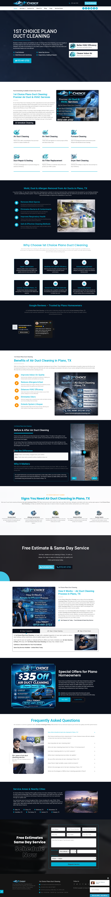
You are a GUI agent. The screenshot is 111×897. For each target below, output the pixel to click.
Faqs (50, 8)
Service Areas (59, 8)
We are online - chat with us (99, 895)
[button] (35, 329)
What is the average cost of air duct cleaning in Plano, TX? (65, 767)
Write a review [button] (24, 332)
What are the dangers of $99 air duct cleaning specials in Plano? (67, 771)
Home (15, 8)
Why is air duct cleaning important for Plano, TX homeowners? (66, 747)
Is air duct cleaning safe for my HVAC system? (61, 751)
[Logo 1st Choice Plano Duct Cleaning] (19, 881)
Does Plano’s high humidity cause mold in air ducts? (63, 763)
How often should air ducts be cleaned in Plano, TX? (63, 732)
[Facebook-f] (83, 8)
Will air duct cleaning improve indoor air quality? (62, 755)
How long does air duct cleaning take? (59, 743)
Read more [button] (39, 335)
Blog (45, 8)
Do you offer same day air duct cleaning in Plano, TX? (63, 759)
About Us (39, 8)
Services (22, 8)
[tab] (26, 631)
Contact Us (30, 8)
